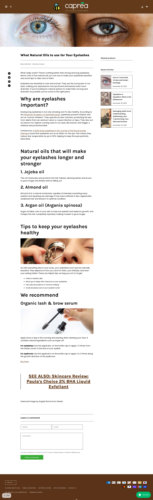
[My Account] (142, 6)
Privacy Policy (58, 452)
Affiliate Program (60, 488)
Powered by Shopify (36, 492)
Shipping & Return (45, 488)
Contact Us (72, 488)
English (10, 482)
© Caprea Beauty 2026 (12, 488)
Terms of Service (71, 452)
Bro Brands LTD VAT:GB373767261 (16, 492)
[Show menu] (6, 6)
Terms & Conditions (29, 488)
